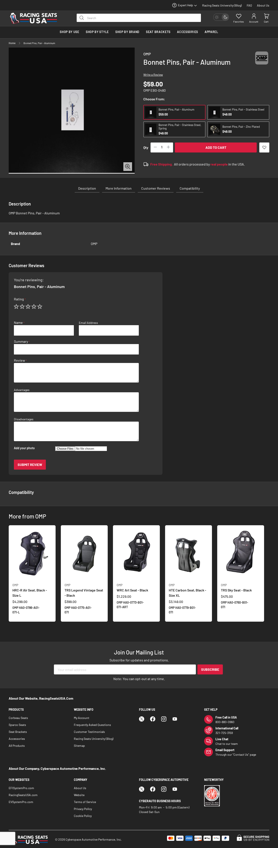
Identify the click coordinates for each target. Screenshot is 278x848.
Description (87, 188)
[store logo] (36, 18)
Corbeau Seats (18, 718)
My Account (81, 718)
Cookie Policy (83, 816)
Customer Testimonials (89, 732)
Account (253, 21)
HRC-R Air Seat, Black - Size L (29, 590)
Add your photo (24, 448)
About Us (263, 5)
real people (219, 164)
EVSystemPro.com (21, 802)
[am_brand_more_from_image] (32, 554)
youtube (174, 719)
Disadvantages (23, 419)
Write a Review (153, 74)
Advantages (22, 389)
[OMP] (261, 62)
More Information (119, 188)
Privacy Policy (83, 809)
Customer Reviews (155, 188)
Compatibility (190, 188)
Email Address (88, 322)
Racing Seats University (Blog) (222, 5)
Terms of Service (85, 802)
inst (163, 719)
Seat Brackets (18, 732)
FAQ (249, 5)
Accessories (17, 738)
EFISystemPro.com (21, 788)
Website (79, 795)
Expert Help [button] (185, 5)
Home (12, 43)
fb (152, 719)
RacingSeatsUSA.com (23, 795)
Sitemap (79, 745)
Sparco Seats (17, 725)
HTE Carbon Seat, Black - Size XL (187, 590)
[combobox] (138, 17)
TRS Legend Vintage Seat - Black (84, 590)
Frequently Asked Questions (92, 725)
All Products (17, 745)
